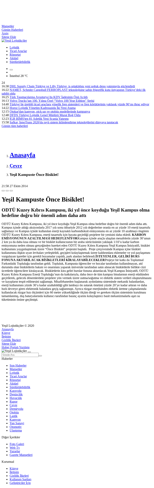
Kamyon (15, 419)
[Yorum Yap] (11, 190)
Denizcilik (16, 394)
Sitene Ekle (9, 37)
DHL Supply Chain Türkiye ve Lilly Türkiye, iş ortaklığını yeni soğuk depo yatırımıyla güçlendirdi (72, 86)
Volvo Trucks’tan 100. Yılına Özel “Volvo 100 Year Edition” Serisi (52, 100)
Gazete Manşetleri (21, 455)
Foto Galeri (17, 444)
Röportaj (15, 54)
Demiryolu (16, 408)
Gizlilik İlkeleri (11, 340)
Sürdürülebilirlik (20, 62)
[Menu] (11, 69)
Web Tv (15, 447)
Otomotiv (16, 427)
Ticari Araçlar (18, 51)
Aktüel (14, 58)
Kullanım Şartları (20, 479)
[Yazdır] (7, 190)
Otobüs (14, 412)
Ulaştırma (16, 430)
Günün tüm (15, 126)
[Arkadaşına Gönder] (3, 190)
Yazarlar (15, 451)
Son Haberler (18, 365)
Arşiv (5, 33)
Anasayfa (8, 329)
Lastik (13, 416)
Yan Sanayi (17, 423)
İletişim (6, 336)
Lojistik (14, 47)
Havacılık (16, 398)
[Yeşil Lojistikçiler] (14, 40)
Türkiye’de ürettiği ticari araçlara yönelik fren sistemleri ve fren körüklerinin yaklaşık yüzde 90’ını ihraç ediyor (79, 104)
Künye (6, 333)
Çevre (13, 405)
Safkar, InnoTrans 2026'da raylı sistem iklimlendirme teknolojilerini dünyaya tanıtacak (64, 122)
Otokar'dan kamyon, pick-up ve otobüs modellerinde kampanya (50, 111)
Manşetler (8, 26)
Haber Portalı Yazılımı (15, 347)
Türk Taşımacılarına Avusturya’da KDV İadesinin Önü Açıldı (49, 97)
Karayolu (15, 390)
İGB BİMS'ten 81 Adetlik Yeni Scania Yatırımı (39, 118)
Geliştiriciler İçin (20, 483)
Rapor (13, 401)
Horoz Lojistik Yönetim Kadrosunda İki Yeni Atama (43, 108)
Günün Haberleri (12, 29)
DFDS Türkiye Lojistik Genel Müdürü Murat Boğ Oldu (45, 115)
